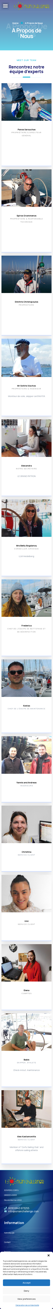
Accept (26, 1282)
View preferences (26, 1298)
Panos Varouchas (26, 129)
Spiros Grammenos (26, 215)
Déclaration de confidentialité (27, 1305)
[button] (48, 1255)
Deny (26, 1290)
